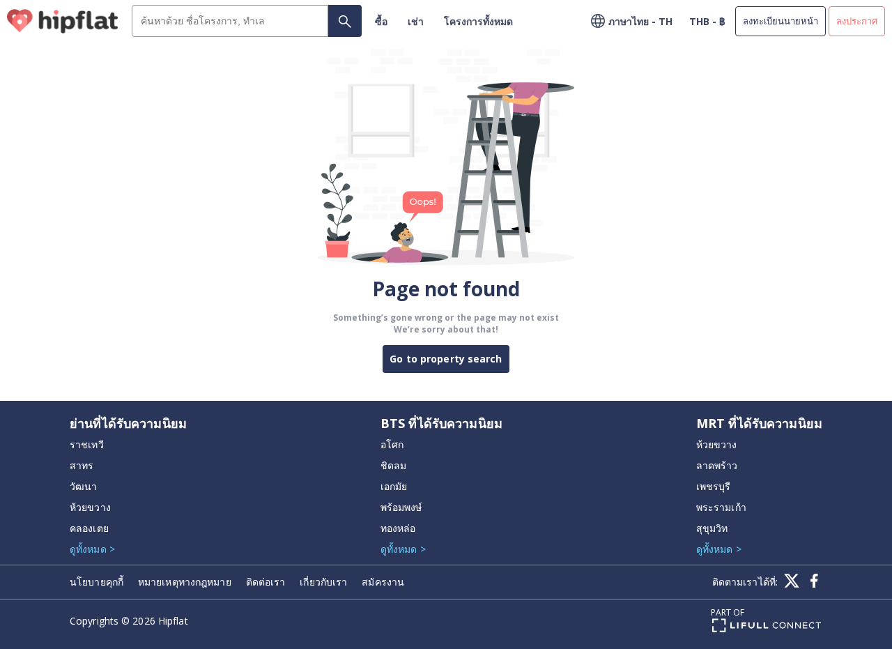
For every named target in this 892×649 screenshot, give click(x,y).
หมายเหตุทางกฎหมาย (184, 581)
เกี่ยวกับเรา (323, 581)
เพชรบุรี (713, 486)
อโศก (391, 444)
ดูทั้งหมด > (92, 549)
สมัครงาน (383, 581)
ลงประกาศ (856, 21)
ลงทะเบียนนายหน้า (780, 21)
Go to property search (446, 358)
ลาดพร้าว (717, 465)
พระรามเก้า (721, 507)
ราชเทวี (87, 444)
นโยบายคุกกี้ (96, 581)
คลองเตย (89, 528)
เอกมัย (394, 486)
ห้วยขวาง (90, 507)
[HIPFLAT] (62, 21)
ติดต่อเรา (266, 581)
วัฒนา (83, 486)
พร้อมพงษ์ (401, 507)
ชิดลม (393, 465)
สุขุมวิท (712, 528)
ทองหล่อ (398, 528)
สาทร (81, 465)
